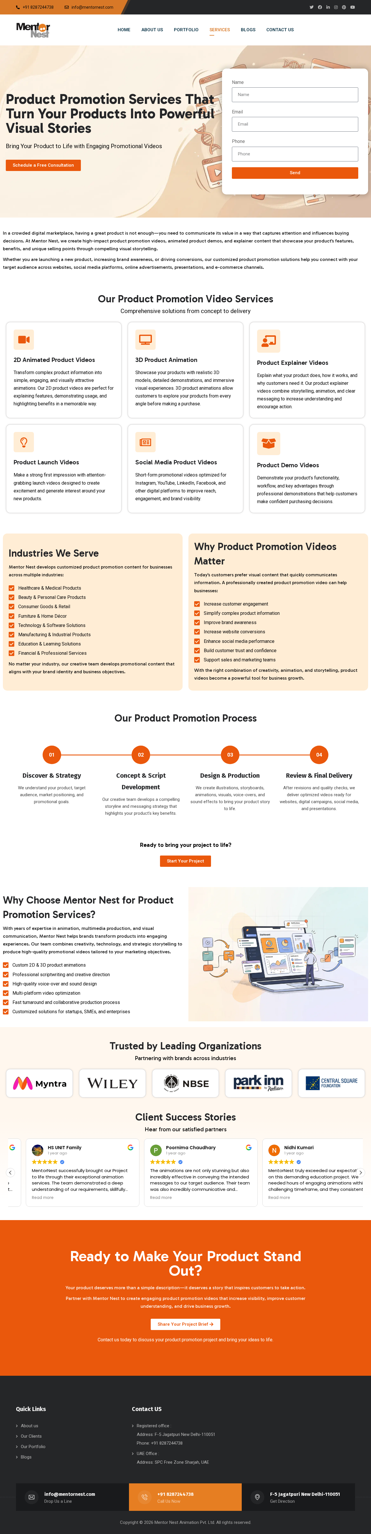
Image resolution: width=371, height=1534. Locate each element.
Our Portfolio (33, 1446)
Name (238, 82)
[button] (360, 1172)
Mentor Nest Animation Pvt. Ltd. (185, 1522)
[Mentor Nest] (33, 30)
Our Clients (31, 1436)
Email (237, 112)
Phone (238, 141)
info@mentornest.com (69, 1494)
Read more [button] (27, 1197)
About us (29, 1425)
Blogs (26, 1457)
